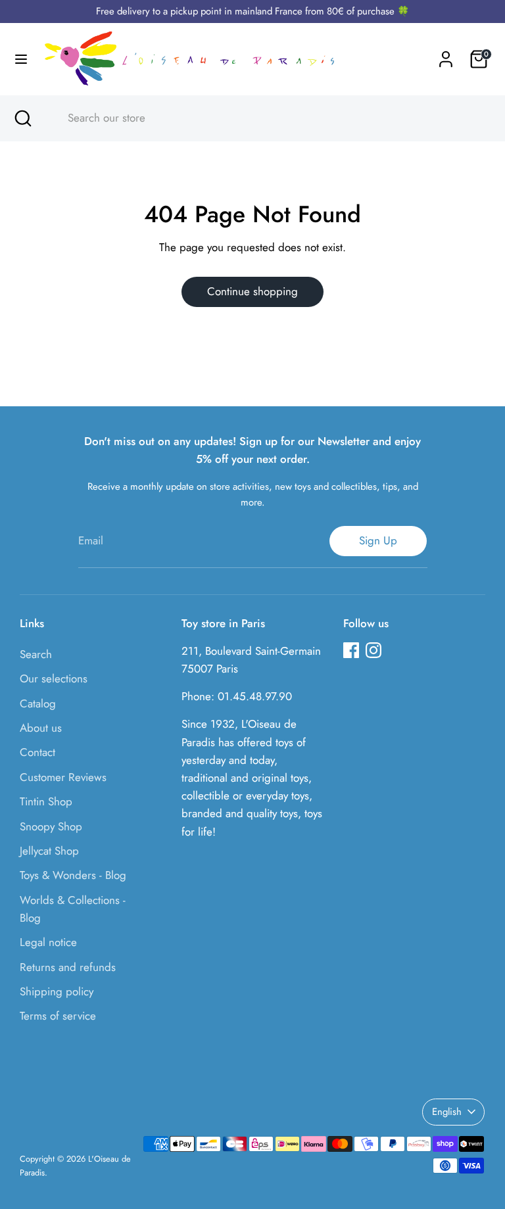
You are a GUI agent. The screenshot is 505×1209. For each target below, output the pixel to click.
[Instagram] (373, 650)
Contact (37, 752)
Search (36, 654)
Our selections (53, 678)
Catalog (38, 703)
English (447, 1111)
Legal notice (48, 942)
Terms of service (58, 1016)
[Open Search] (22, 118)
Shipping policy (56, 991)
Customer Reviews (63, 777)
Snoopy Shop (51, 826)
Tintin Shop (46, 801)
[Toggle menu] (21, 59)
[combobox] (265, 118)
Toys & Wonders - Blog (73, 875)
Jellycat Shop (49, 851)
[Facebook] (351, 650)
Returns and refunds (68, 967)
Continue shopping (252, 291)
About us (41, 728)
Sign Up (378, 540)
